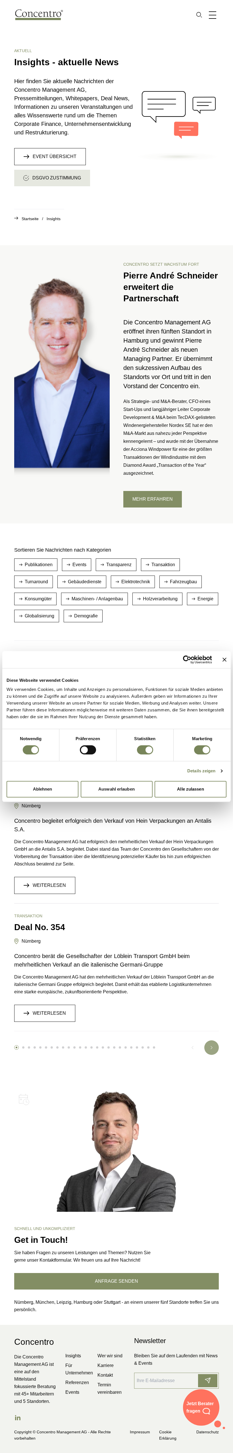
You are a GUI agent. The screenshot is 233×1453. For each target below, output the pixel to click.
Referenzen (77, 1382)
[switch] (88, 749)
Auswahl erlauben (116, 789)
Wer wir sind (109, 1355)
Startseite (33, 218)
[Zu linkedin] (17, 1417)
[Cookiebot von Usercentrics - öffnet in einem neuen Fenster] (187, 659)
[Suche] (199, 15)
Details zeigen (201, 770)
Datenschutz (207, 1432)
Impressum (140, 1432)
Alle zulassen (190, 789)
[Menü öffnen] (214, 14)
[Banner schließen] (224, 660)
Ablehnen (42, 789)
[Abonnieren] (207, 1380)
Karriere (105, 1365)
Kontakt (105, 1375)
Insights (54, 218)
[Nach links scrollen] (192, 1047)
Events (72, 1392)
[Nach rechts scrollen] (211, 1047)
